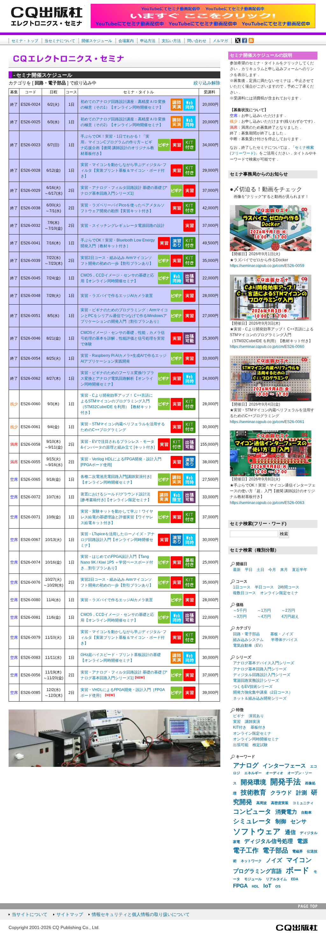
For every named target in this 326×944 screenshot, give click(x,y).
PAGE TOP (307, 906)
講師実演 (252, 721)
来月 (284, 569)
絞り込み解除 (207, 83)
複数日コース (244, 593)
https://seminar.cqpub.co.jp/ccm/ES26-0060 (267, 346)
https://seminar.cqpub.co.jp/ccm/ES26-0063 (267, 503)
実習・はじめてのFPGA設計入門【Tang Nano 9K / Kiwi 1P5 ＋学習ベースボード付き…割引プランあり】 (117, 562)
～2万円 (288, 610)
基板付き (258, 727)
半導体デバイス (284, 640)
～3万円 (240, 616)
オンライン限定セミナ (279, 593)
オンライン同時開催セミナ (256, 739)
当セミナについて (60, 41)
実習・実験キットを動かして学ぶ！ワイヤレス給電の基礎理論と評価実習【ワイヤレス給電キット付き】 (117, 517)
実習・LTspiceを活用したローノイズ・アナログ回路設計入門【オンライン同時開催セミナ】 (118, 540)
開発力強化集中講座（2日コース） (263, 692)
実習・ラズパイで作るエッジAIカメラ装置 (117, 295)
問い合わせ (196, 41)
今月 (272, 569)
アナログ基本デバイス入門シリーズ (263, 663)
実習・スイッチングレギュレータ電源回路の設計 (123, 225)
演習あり (256, 716)
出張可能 (240, 745)
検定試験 (260, 745)
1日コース (242, 587)
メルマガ (220, 41)
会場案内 (126, 41)
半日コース (264, 587)
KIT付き (239, 727)
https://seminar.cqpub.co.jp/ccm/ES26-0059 (267, 265)
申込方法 (147, 41)
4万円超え (290, 616)
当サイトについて (29, 914)
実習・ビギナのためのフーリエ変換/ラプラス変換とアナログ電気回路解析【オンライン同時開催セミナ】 (117, 378)
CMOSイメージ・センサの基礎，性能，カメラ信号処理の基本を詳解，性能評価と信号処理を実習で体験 (123, 338)
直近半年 (299, 569)
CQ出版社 (296, 928)
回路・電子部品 (246, 634)
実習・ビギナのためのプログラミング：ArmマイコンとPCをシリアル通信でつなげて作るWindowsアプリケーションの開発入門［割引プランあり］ (124, 316)
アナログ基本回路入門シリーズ (260, 669)
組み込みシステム (248, 640)
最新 (237, 569)
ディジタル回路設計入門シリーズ (261, 675)
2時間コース (288, 587)
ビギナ (238, 716)
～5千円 (240, 610)
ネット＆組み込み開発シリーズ (260, 698)
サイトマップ (69, 914)
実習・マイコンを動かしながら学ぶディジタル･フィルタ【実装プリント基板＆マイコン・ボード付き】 (124, 170)
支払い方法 (171, 41)
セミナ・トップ (24, 41)
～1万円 (264, 610)
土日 (260, 569)
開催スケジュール (97, 41)
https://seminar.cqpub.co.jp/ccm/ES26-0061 (267, 422)
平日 (248, 569)
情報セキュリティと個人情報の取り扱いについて (141, 914)
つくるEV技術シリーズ (253, 686)
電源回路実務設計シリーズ (256, 680)
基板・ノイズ (281, 634)
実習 (237, 721)
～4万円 (264, 616)
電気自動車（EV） (249, 645)
